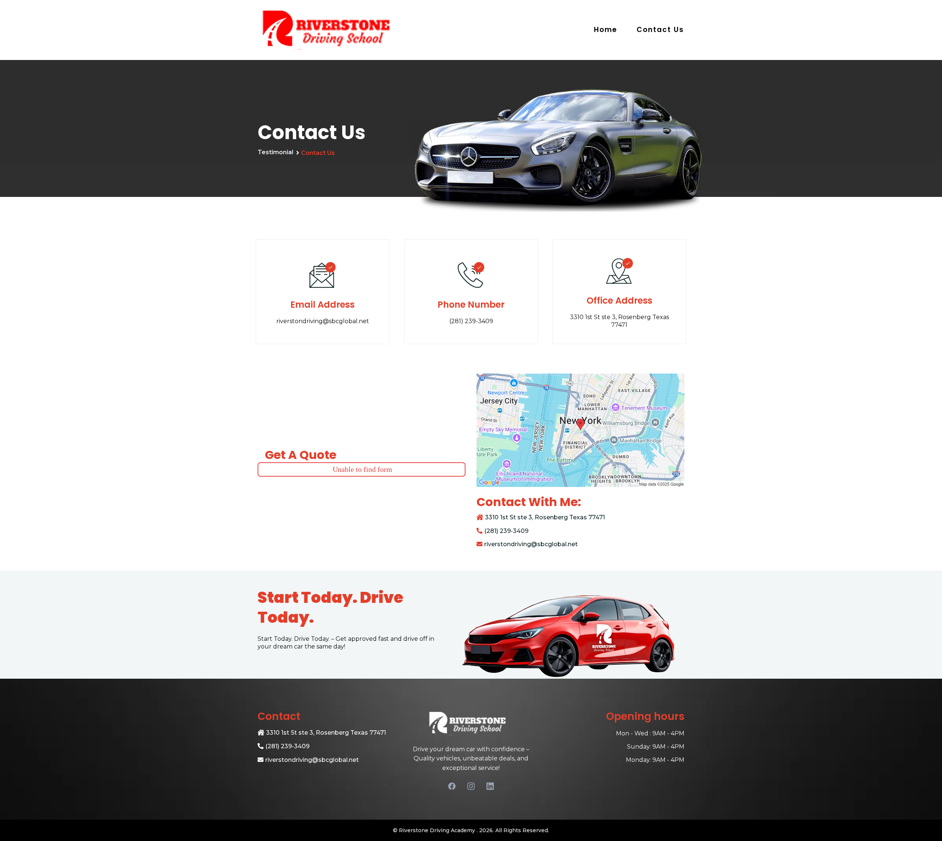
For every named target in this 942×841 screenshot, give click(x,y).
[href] (580, 430)
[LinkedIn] (490, 786)
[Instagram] (471, 786)
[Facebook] (451, 786)
